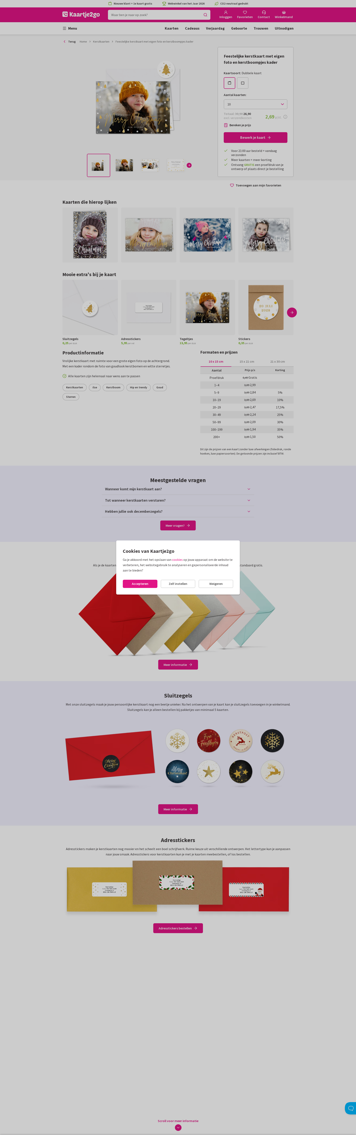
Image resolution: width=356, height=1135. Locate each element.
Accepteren (140, 584)
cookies (177, 560)
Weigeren (216, 584)
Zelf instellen (178, 584)
